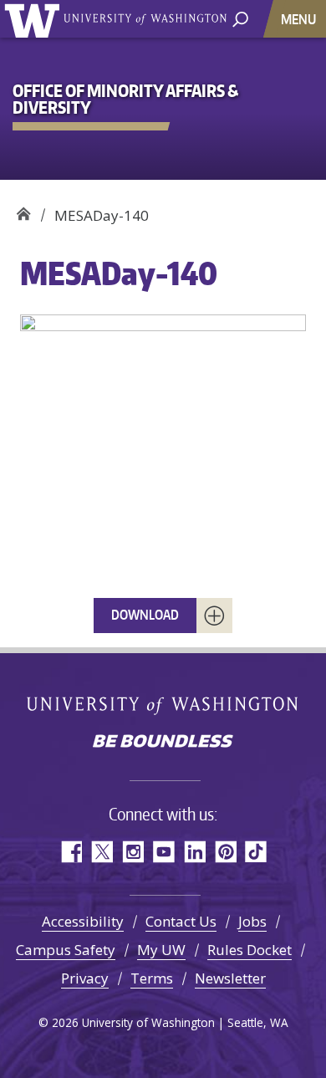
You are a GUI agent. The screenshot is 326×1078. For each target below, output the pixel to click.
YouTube (163, 851)
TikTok (256, 851)
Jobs (252, 921)
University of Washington (34, 19)
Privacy (85, 978)
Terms (151, 978)
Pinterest (225, 851)
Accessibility (83, 921)
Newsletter (230, 978)
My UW (161, 949)
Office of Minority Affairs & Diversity (23, 209)
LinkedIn (194, 851)
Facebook (70, 851)
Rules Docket (249, 949)
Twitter (101, 851)
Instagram (132, 851)
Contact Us (180, 921)
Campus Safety (65, 949)
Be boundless (163, 743)
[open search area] (240, 18)
